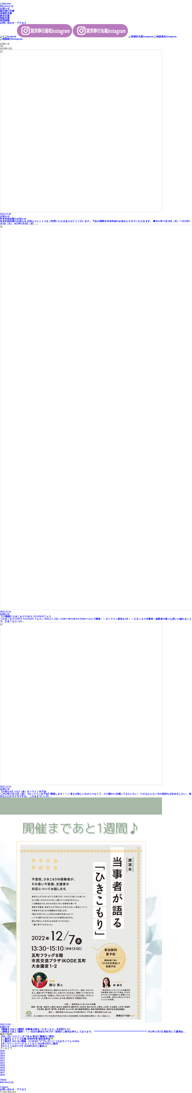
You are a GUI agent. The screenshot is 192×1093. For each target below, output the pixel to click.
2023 (2, 1058)
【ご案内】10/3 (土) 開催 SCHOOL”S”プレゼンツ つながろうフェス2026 (39, 1041)
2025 (2, 1053)
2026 (2, 1051)
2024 (2, 1055)
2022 (2, 1060)
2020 (2, 1065)
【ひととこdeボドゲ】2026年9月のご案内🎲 (23, 1046)
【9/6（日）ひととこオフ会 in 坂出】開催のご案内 (27, 1036)
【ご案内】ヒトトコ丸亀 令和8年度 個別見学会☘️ (26, 1038)
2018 (2, 1070)
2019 (2, 1067)
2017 (2, 1072)
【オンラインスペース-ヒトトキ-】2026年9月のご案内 (29, 1043)
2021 (2, 1063)
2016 (2, 1075)
